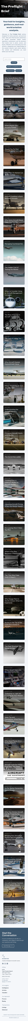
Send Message (7, 946)
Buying (4, 1001)
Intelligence (5, 988)
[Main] (3, 955)
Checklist (4, 992)
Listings (4, 1007)
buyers (14, 62)
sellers (18, 70)
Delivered (4, 1010)
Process (4, 999)
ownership (10, 70)
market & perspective (14, 66)
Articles (4, 990)
